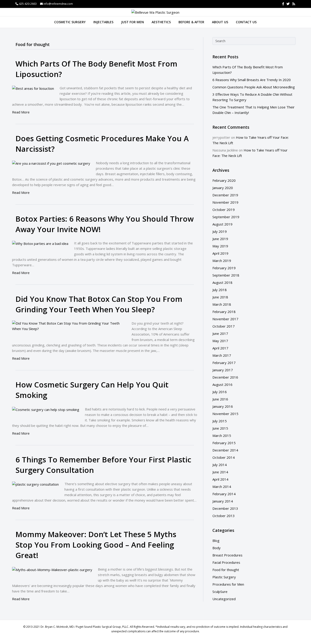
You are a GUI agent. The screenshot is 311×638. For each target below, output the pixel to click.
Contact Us (246, 22)
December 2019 (225, 195)
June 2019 (220, 238)
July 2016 (219, 391)
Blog (215, 540)
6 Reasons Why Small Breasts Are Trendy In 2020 (251, 79)
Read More (21, 112)
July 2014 (219, 464)
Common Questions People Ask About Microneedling (253, 87)
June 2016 (220, 399)
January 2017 (222, 370)
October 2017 (223, 326)
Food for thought (225, 569)
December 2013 (225, 508)
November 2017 (225, 319)
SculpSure (219, 591)
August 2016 (222, 384)
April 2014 (220, 479)
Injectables (103, 22)
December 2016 (225, 377)
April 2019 (220, 253)
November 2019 (225, 202)
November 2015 (225, 413)
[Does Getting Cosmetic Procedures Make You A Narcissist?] (51, 163)
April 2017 (220, 348)
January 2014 (222, 501)
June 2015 (220, 428)
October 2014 (223, 457)
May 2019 (220, 246)
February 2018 (224, 311)
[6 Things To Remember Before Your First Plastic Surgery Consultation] (35, 484)
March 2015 (221, 435)
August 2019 (222, 224)
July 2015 (219, 421)
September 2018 (225, 275)
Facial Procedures (226, 562)
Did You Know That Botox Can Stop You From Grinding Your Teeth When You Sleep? (98, 304)
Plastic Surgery (224, 577)
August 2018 (222, 282)
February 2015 (224, 443)
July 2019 (219, 231)
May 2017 (220, 340)
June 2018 (220, 297)
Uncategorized (224, 599)
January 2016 (222, 406)
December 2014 (225, 450)
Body (216, 548)
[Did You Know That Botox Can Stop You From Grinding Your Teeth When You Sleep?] (69, 325)
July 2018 (219, 289)
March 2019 (221, 260)
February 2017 (224, 362)
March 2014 (221, 486)
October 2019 (223, 209)
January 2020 (222, 187)
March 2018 (221, 304)
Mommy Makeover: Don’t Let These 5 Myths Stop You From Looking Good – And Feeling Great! (95, 544)
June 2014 (220, 472)
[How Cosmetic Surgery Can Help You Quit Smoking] (45, 409)
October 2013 (223, 515)
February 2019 (224, 268)
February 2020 (224, 180)
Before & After (191, 22)
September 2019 (225, 217)
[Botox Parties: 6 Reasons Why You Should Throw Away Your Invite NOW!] (40, 243)
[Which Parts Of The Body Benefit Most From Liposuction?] (33, 88)
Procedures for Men (228, 584)
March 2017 (221, 355)
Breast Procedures (227, 555)
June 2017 (220, 333)
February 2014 (224, 494)
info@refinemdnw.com (58, 4)
